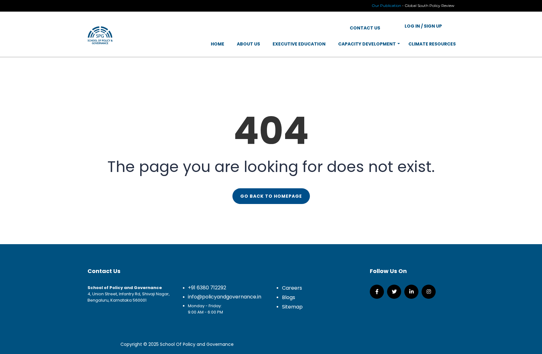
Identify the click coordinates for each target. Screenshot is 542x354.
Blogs (288, 297)
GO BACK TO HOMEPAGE (271, 196)
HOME (217, 44)
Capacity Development (367, 44)
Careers (292, 288)
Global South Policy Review (429, 5)
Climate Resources (432, 44)
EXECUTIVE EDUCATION (299, 44)
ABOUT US (248, 44)
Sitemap (292, 306)
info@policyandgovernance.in (224, 296)
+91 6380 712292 (207, 287)
